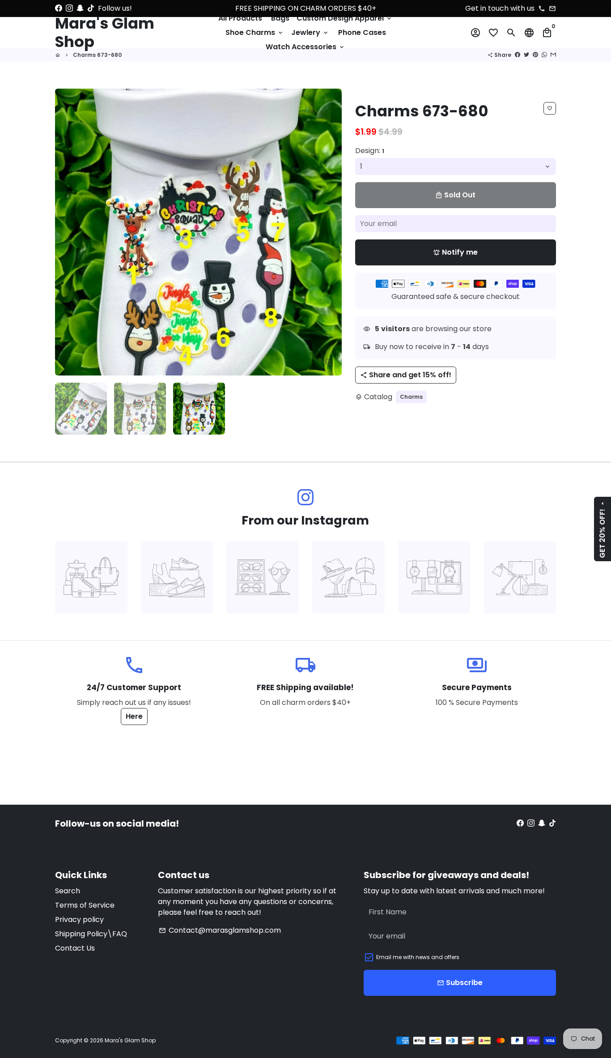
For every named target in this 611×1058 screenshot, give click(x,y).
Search (67, 891)
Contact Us (75, 948)
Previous (67, 232)
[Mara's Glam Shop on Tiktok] (90, 8)
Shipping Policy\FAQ (91, 934)
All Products (240, 18)
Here (134, 716)
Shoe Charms (254, 32)
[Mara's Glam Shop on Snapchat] (80, 8)
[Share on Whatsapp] (544, 55)
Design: (369, 150)
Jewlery (310, 32)
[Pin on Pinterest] (535, 55)
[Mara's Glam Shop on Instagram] (69, 8)
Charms (411, 397)
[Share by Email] (553, 55)
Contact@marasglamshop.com (220, 930)
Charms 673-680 (97, 55)
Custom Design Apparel (345, 18)
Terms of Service (85, 905)
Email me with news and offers (417, 957)
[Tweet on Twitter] (526, 55)
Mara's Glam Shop (130, 1040)
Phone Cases (362, 32)
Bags (280, 18)
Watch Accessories (305, 47)
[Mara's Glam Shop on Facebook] (58, 8)
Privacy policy (79, 919)
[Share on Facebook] (517, 55)
